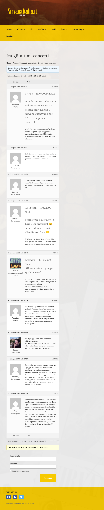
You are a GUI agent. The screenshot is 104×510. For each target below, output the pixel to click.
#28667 (55, 201)
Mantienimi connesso (20, 471)
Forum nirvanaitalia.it (28, 63)
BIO (31, 29)
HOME (9, 29)
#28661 (55, 148)
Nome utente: (15, 456)
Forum (15, 63)
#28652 (55, 393)
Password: (13, 463)
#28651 (55, 253)
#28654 (55, 332)
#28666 (55, 174)
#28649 (55, 300)
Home (8, 63)
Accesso (48, 478)
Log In (9, 36)
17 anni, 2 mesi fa (25, 70)
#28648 (55, 87)
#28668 (55, 359)
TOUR (53, 29)
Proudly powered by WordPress (20, 503)
